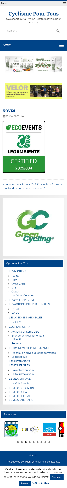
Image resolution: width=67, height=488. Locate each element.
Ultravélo (17, 339)
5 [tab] (34, 442)
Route (15, 275)
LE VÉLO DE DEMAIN (21, 388)
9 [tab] (49, 442)
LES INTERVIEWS (19, 361)
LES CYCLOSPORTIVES (22, 300)
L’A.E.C (15, 312)
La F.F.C (16, 322)
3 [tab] (26, 442)
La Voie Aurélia (20, 383)
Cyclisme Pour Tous (33, 13)
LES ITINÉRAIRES (19, 365)
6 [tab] (37, 442)
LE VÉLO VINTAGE (20, 378)
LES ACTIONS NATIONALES (25, 317)
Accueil (33, 455)
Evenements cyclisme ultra (28, 335)
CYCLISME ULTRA (19, 326)
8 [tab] (45, 442)
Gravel (15, 291)
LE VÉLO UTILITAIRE (21, 399)
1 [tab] (18, 442)
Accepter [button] (57, 477)
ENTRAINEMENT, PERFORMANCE (29, 348)
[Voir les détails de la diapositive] (12, 430)
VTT (14, 287)
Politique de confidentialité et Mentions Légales (33, 462)
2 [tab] (22, 442)
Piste (14, 279)
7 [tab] (41, 442)
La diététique (19, 356)
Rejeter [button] (25, 483)
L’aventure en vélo (23, 370)
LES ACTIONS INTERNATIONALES (29, 304)
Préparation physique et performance (34, 352)
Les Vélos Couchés (23, 295)
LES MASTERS (17, 271)
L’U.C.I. (15, 309)
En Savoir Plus (40, 483)
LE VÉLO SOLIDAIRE (21, 396)
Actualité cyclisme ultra (25, 331)
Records (16, 343)
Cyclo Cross (18, 283)
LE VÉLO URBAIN (19, 392)
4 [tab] (30, 442)
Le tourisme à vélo (23, 374)
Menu (4, 3)
